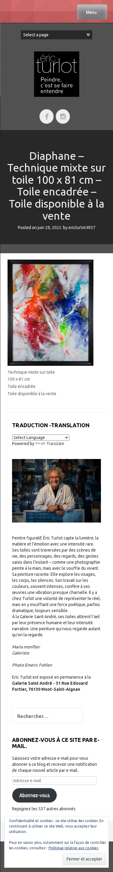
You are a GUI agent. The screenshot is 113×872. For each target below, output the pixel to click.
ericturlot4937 (82, 227)
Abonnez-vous (34, 795)
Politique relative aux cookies (73, 848)
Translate (55, 443)
